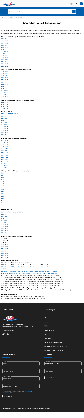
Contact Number (7, 369)
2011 (2, 175)
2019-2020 (4, 122)
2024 (2, 202)
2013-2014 (4, 104)
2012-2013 (4, 102)
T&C (45, 326)
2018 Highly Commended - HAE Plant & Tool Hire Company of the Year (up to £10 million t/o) (29, 273)
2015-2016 (4, 108)
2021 (2, 196)
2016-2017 (4, 116)
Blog (45, 334)
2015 (2, 183)
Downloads (47, 338)
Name (5, 361)
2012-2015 (4, 51)
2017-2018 (4, 118)
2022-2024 (4, 92)
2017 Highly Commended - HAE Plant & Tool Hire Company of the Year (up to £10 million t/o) (29, 271)
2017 (2, 187)
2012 (2, 177)
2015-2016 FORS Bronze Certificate (12, 212)
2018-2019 (4, 120)
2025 (2, 204)
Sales (46, 322)
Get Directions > (50, 377)
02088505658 (9, 330)
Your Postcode (49, 369)
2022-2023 (4, 60)
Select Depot (7, 384)
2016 (2, 185)
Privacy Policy (28, 391)
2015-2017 (4, 53)
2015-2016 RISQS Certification (10, 114)
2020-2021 (4, 124)
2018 (2, 190)
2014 (2, 181)
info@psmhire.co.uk (11, 334)
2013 (2, 179)
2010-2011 (4, 49)
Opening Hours (49, 330)
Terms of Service (5, 392)
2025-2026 (4, 66)
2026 (2, 206)
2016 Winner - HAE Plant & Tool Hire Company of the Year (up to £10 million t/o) (25, 267)
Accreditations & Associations (53, 342)
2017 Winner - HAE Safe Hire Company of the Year (16, 269)
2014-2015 (4, 106)
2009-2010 (4, 47)
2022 (2, 198)
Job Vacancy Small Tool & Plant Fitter (55, 346)
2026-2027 (4, 167)
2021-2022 (4, 57)
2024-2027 (4, 94)
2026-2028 (4, 96)
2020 (2, 194)
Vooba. (48, 408)
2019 (2, 192)
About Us (47, 318)
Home (3, 17)
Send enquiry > (8, 396)
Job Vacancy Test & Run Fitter (53, 350)
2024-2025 (4, 64)
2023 (2, 200)
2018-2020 (4, 55)
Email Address (7, 376)
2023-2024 (4, 62)
